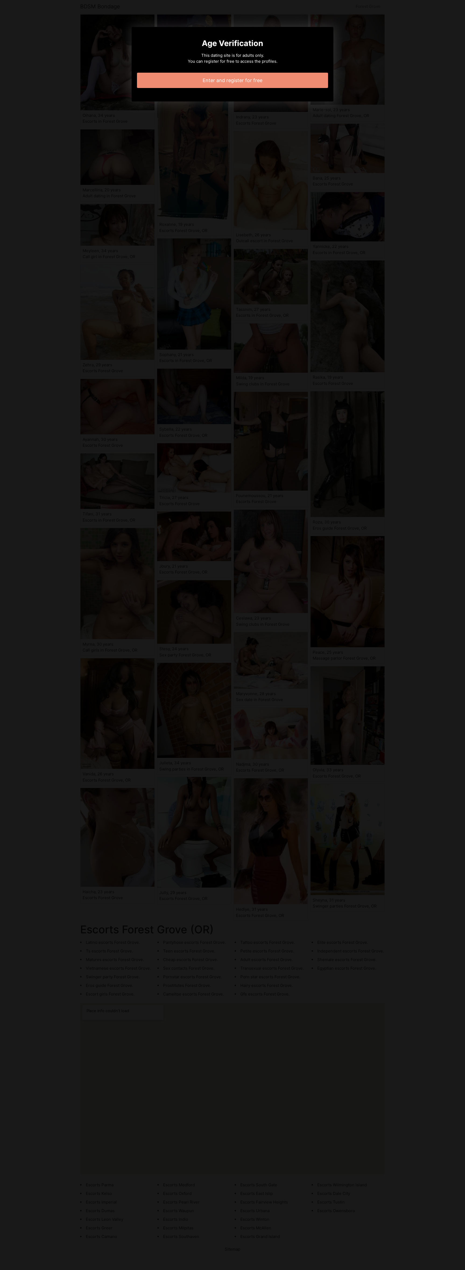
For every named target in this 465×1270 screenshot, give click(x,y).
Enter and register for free (232, 80)
